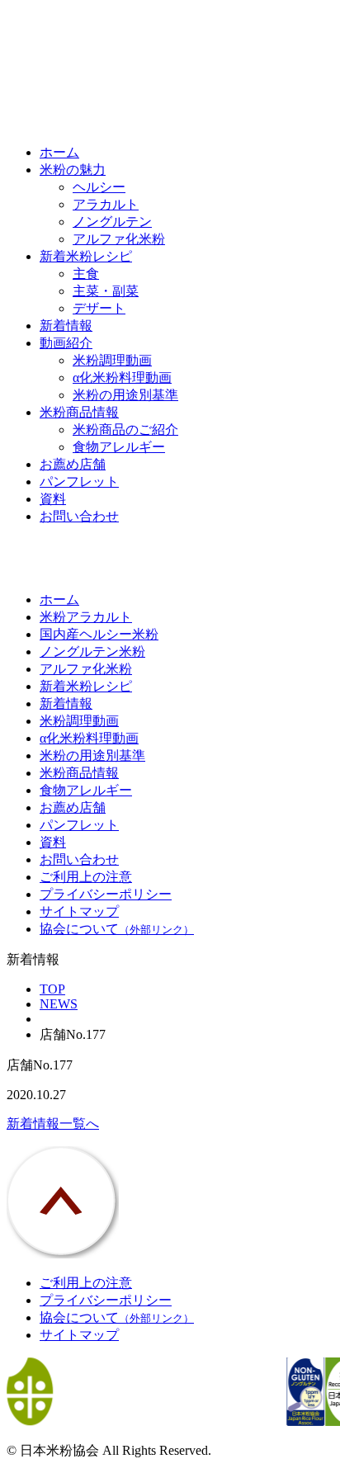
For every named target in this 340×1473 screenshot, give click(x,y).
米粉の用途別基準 (125, 395)
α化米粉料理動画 (122, 378)
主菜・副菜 (106, 291)
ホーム (59, 152)
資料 (53, 499)
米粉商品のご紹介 (125, 430)
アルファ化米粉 (119, 239)
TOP (52, 989)
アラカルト (106, 204)
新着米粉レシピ (86, 256)
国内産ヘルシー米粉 (99, 634)
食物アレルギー (119, 447)
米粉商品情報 (79, 412)
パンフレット (79, 481)
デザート (99, 308)
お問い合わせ (79, 516)
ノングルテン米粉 (92, 651)
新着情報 (66, 326)
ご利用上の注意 (86, 877)
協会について (117, 929)
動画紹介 (66, 343)
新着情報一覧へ (53, 1124)
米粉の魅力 (73, 170)
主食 (86, 274)
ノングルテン (112, 222)
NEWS (59, 1004)
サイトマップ (79, 911)
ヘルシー (99, 187)
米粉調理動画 (112, 360)
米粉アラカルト (86, 617)
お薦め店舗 (73, 464)
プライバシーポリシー (106, 894)
